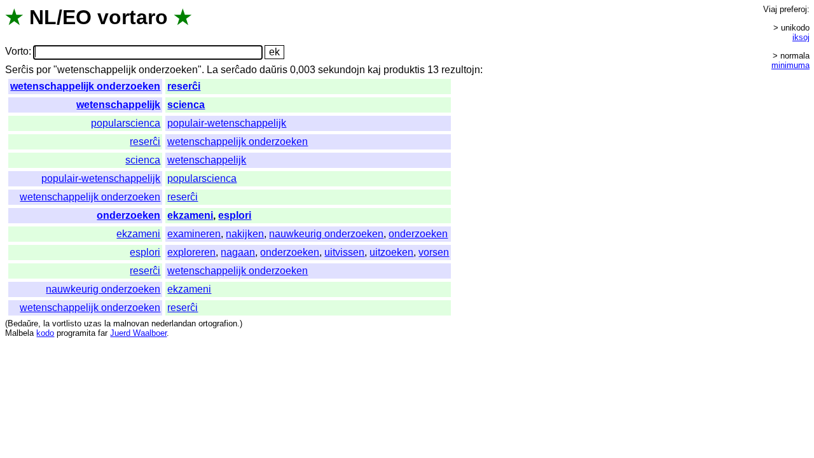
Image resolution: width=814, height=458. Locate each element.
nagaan (238, 252)
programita (76, 333)
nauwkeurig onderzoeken (326, 233)
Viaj (770, 9)
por (43, 69)
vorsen (433, 252)
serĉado (239, 69)
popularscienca (125, 123)
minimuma (790, 65)
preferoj (793, 9)
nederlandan (173, 323)
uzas (93, 323)
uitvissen (344, 252)
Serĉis (19, 69)
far (102, 333)
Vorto (17, 51)
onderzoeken (128, 215)
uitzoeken (391, 252)
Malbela (19, 333)
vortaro (132, 17)
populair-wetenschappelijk (226, 123)
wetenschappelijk (118, 104)
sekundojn (341, 69)
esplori (234, 215)
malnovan (131, 323)
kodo (45, 333)
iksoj (801, 37)
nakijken (245, 233)
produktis (404, 69)
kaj (374, 69)
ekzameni (190, 215)
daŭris (273, 69)
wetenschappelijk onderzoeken (85, 86)
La (212, 69)
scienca (186, 104)
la (46, 323)
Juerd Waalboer (138, 333)
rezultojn (460, 69)
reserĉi (183, 86)
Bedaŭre (23, 323)
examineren (194, 233)
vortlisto (66, 323)
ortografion (217, 323)
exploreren (191, 252)
